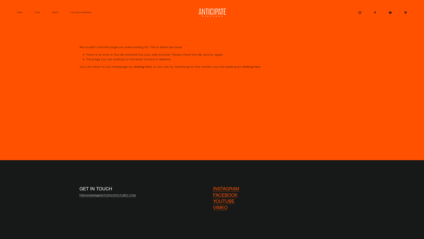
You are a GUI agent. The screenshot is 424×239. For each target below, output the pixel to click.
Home (19, 12)
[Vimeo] (405, 12)
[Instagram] (360, 12)
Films (37, 12)
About (55, 12)
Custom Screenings (81, 12)
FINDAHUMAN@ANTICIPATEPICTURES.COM (108, 195)
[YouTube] (390, 12)
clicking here (142, 67)
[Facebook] (375, 12)
